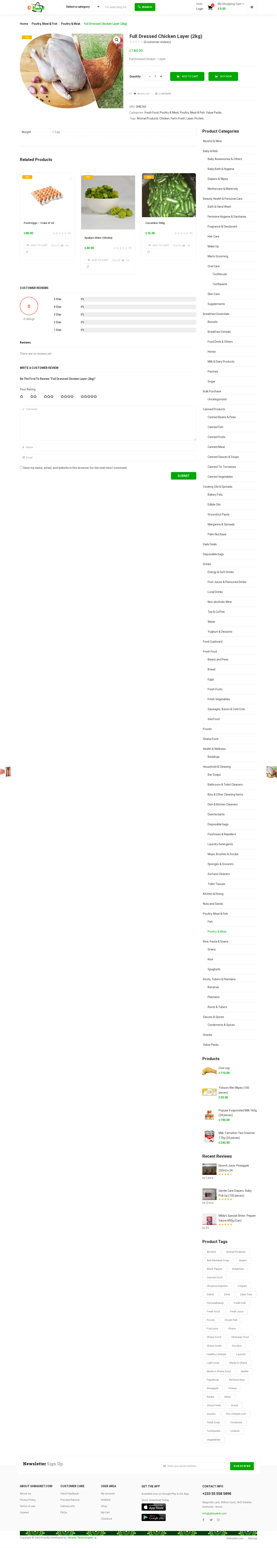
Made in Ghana (238, 1362)
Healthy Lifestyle (216, 1354)
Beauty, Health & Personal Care (223, 198)
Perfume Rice (237, 1379)
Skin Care (214, 294)
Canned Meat (216, 447)
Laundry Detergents (220, 844)
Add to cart (190, 76)
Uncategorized (217, 399)
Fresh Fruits (215, 689)
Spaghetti (214, 969)
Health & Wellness (214, 748)
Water (211, 621)
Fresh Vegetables (219, 699)
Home (24, 23)
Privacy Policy (27, 1499)
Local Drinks (215, 592)
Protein (199, 118)
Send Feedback (69, 1493)
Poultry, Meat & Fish (44, 23)
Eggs (211, 679)
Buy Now (226, 76)
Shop (104, 1506)
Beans (243, 1260)
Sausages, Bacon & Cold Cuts (226, 709)
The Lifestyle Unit (236, 1413)
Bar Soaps (214, 774)
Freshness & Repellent (222, 834)
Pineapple (212, 1388)
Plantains (214, 997)
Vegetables (213, 1439)
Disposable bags (213, 554)
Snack (234, 1405)
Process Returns (69, 1499)
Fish (210, 921)
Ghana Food (210, 739)
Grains (212, 949)
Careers (24, 1512)
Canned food (214, 1277)
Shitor (227, 1396)
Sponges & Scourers (221, 864)
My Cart (105, 1512)
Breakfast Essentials (216, 314)
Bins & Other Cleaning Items (225, 794)
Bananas (213, 987)
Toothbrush (219, 274)
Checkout (106, 1518)
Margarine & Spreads (221, 524)
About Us (25, 1493)
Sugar (211, 381)
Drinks (207, 564)
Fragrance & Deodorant (222, 226)
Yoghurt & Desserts (220, 631)
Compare (165, 93)
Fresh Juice (236, 1311)
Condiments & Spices (221, 1024)
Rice (210, 959)
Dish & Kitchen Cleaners (223, 804)
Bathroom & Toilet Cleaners (225, 784)
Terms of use (27, 1506)
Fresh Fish (240, 1302)
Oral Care (214, 266)
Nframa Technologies (80, 1537)
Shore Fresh (214, 1405)
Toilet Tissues (216, 884)
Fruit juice (212, 1328)
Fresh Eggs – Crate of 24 (39, 222)
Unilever (235, 1430)
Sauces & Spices (213, 1017)
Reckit (210, 1396)
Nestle (244, 1371)
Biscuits (213, 321)
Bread (211, 669)
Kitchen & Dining (213, 893)
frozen (211, 1319)
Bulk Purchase (212, 391)
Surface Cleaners (219, 874)
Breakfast (238, 1268)
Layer (189, 118)
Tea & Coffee (216, 611)
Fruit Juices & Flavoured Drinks (227, 582)
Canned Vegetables (220, 476)
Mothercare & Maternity (223, 188)
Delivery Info (67, 1506)
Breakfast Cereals (219, 331)
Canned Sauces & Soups (223, 456)
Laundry (241, 1354)
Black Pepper (214, 1268)
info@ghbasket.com (214, 1513)
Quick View (55, 245)
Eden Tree (246, 1294)
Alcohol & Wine (212, 141)
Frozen (207, 729)
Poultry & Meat (70, 23)
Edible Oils (214, 504)
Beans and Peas (218, 659)
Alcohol (211, 1251)
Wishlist (105, 1499)
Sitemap (252, 1538)
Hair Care (213, 236)
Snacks (207, 1034)
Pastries (213, 371)
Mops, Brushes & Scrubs (223, 854)
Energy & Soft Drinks (221, 572)
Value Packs (214, 112)
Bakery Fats (215, 494)
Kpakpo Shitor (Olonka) (98, 237)
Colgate (242, 1285)
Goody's (237, 1345)
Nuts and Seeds (213, 903)
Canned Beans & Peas (222, 417)
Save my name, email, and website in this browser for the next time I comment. (75, 467)
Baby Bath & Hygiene (221, 169)
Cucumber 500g (155, 222)
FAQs (63, 1512)
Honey (212, 351)
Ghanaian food (240, 1337)
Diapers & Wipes (218, 178)
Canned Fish (215, 427)
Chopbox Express (217, 1285)
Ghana (232, 1328)
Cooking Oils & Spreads (217, 486)
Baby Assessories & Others (225, 159)
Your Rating (27, 389)
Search (147, 7)
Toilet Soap (213, 1422)
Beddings (214, 756)
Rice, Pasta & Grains (215, 941)
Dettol (210, 1294)
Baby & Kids (210, 151)
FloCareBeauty (215, 1302)
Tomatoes (236, 1422)
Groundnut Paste (218, 514)
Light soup (213, 1362)
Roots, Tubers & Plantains (219, 979)
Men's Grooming (218, 256)
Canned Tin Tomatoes (222, 466)
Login (199, 8)
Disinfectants (216, 814)
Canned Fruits (216, 437)
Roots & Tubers (217, 1007)
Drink (227, 1294)
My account (108, 1493)
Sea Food (214, 719)
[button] (230, 6)
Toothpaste (219, 284)
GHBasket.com (235, 1538)
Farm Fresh (178, 118)
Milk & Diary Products (221, 361)
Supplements (216, 304)
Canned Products (214, 409)
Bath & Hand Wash (219, 206)
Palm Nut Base (217, 534)
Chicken (164, 118)
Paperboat (213, 1379)
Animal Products (147, 118)
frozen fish (231, 1319)
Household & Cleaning (217, 766)
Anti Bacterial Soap (218, 1260)
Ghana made (214, 1345)
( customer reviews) (157, 42)
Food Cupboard (212, 641)
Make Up (213, 246)
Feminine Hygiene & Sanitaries (227, 216)
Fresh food (213, 1311)
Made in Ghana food (219, 1371)
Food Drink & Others (220, 341)
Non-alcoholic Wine (220, 601)
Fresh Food (152, 112)
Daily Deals (210, 544)
